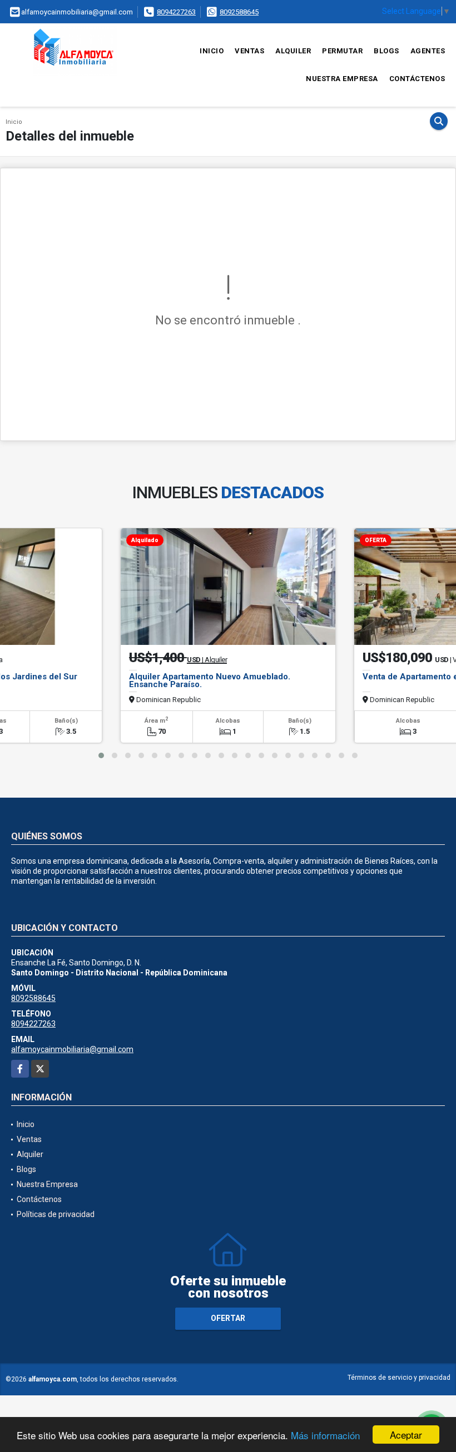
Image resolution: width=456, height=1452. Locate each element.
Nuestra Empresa (342, 78)
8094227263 (176, 12)
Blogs (386, 51)
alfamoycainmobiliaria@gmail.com (72, 1049)
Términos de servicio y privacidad (399, 1377)
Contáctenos (417, 78)
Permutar (342, 51)
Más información (325, 1435)
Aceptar (406, 1434)
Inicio (212, 51)
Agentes (427, 51)
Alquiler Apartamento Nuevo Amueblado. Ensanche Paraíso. (209, 680)
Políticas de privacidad (56, 1214)
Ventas (249, 51)
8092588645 (239, 12)
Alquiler (293, 51)
